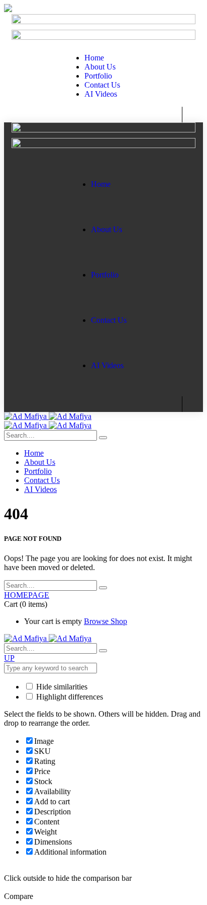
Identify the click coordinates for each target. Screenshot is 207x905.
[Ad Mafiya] (47, 416)
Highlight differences (68, 696)
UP (9, 658)
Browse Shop (105, 621)
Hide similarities (60, 686)
